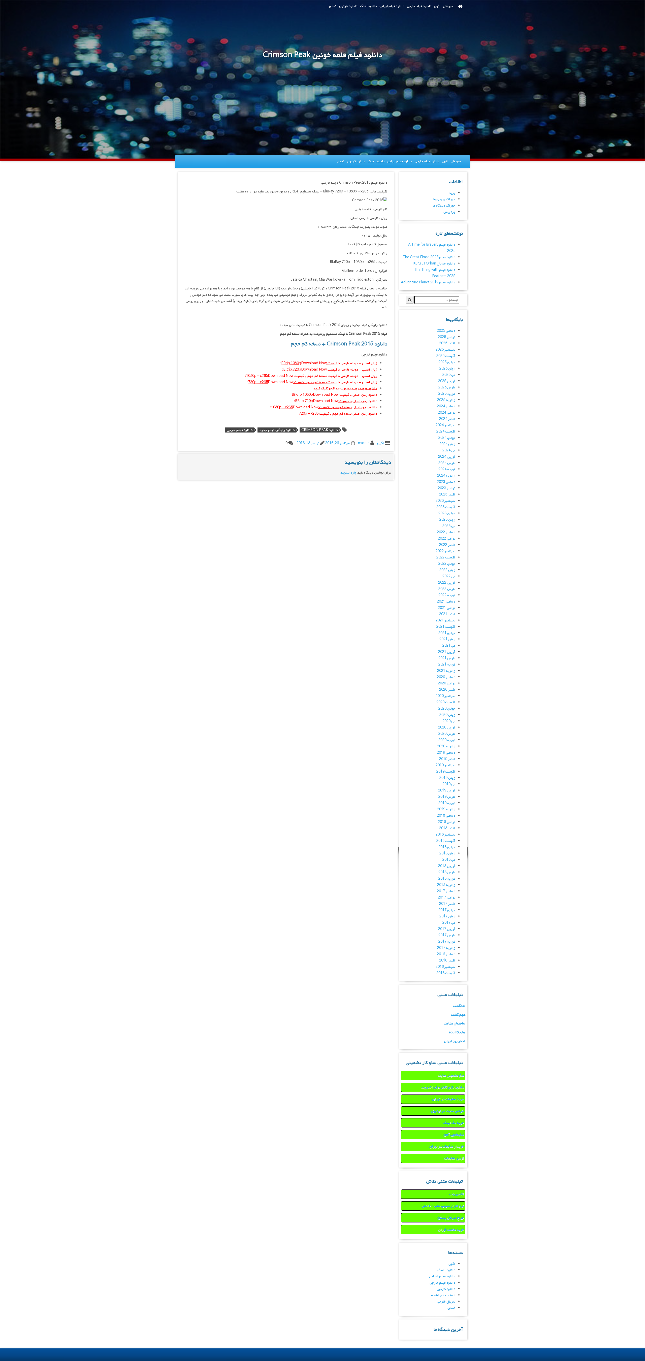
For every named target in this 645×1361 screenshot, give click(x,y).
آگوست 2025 (445, 356)
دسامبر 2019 (446, 753)
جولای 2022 (446, 564)
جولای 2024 (446, 438)
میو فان (448, 6)
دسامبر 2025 (446, 331)
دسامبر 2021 (446, 602)
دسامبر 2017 (446, 891)
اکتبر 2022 (447, 545)
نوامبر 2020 (446, 683)
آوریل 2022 (446, 583)
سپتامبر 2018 (445, 835)
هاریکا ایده (457, 1032)
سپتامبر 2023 (445, 501)
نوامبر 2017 (446, 898)
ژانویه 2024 (446, 476)
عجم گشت (458, 1015)
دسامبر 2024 (446, 406)
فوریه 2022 (446, 595)
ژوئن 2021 (447, 639)
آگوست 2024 (445, 432)
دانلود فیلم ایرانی (391, 6)
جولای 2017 (446, 910)
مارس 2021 (446, 658)
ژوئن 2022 (447, 570)
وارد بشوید (348, 473)
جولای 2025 (446, 362)
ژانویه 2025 (446, 400)
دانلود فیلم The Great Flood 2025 (429, 257)
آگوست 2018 (445, 841)
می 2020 (448, 721)
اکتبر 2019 (447, 759)
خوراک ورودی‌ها (444, 199)
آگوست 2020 (445, 702)
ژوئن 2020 (447, 715)
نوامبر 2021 (446, 608)
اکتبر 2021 (447, 614)
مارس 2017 (446, 935)
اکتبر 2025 (447, 343)
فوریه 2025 (446, 394)
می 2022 (448, 576)
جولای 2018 (446, 847)
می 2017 (448, 923)
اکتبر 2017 (447, 904)
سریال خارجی (446, 1302)
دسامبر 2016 (446, 954)
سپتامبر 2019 (445, 765)
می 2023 (448, 526)
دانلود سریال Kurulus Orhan (434, 264)
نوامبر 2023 (446, 488)
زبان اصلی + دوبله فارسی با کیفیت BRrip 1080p (329, 363)
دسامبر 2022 (446, 532)
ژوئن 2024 (447, 444)
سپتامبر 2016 (445, 967)
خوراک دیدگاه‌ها (444, 206)
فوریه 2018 (446, 879)
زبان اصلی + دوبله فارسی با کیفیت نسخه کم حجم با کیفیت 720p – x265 (312, 382)
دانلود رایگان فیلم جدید (277, 430)
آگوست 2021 (445, 627)
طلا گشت (459, 1006)
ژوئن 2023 (447, 520)
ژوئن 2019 (447, 778)
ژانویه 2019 (446, 809)
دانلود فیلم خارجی (419, 6)
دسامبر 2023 (446, 482)
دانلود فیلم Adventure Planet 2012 (428, 282)
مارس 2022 (446, 589)
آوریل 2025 (446, 381)
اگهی (437, 6)
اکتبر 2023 (447, 494)
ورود (452, 193)
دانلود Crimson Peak (319, 430)
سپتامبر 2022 (445, 551)
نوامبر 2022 (446, 539)
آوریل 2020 (446, 728)
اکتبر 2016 (447, 961)
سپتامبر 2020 (445, 696)
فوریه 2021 (446, 665)
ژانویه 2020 (446, 746)
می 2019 (448, 784)
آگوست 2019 (445, 772)
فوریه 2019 (446, 803)
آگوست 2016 (445, 973)
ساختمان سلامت (454, 1023)
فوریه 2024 (446, 469)
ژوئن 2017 (447, 916)
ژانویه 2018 (446, 885)
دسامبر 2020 (446, 677)
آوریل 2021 (446, 652)
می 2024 (448, 450)
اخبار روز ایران (454, 1041)
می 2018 (448, 860)
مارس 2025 (446, 387)
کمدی (333, 6)
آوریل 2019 (446, 790)
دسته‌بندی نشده (443, 1295)
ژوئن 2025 (447, 369)
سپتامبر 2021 (445, 620)
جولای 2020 (446, 709)
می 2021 (448, 646)
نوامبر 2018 (446, 822)
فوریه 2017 (446, 942)
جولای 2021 (446, 633)
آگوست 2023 (445, 507)
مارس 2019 (446, 797)
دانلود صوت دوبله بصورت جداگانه (353, 388)
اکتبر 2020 (447, 690)
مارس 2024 (446, 463)
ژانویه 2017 (446, 948)
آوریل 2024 (446, 457)
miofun (364, 443)
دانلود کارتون (348, 6)
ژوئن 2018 (447, 853)
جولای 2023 (446, 513)
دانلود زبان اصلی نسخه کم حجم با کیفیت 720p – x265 (338, 414)
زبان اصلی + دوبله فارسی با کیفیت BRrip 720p (330, 370)
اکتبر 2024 (447, 419)
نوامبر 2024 (446, 413)
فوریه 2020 (446, 740)
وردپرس (449, 212)
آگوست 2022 (445, 557)
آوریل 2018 (446, 866)
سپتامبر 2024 (445, 425)
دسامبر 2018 (446, 816)
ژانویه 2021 (446, 671)
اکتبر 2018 (447, 828)
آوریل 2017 (446, 929)
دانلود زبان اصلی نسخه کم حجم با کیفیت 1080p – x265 (324, 407)
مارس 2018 (446, 872)
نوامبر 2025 (446, 337)
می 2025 (448, 375)
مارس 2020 (446, 734)
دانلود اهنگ (368, 6)
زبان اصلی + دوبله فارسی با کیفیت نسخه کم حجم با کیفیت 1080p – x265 (311, 376)
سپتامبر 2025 (445, 350)
